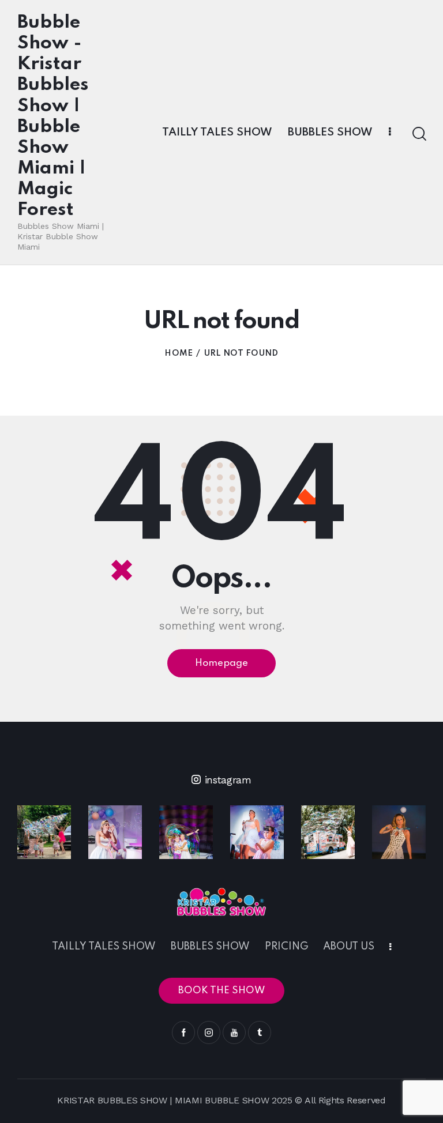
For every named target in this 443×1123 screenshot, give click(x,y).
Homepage (221, 663)
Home (178, 353)
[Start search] (418, 134)
